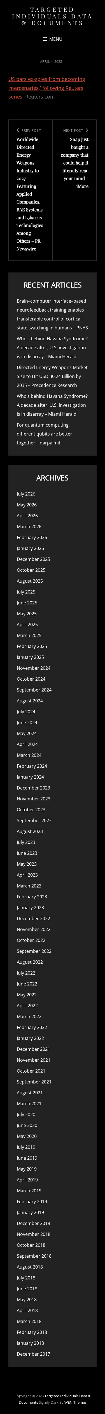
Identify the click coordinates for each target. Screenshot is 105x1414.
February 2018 (32, 1332)
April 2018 (27, 1310)
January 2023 (30, 908)
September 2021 (34, 1082)
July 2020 (26, 1114)
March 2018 (29, 1321)
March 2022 (29, 1016)
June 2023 (27, 853)
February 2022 (32, 1027)
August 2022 (30, 962)
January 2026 (30, 548)
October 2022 (31, 940)
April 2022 (27, 1006)
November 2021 (33, 1060)
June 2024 (27, 722)
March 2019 (29, 1191)
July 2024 (26, 712)
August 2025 (30, 581)
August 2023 (30, 831)
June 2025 (27, 603)
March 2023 (29, 886)
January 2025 (30, 657)
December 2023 (33, 788)
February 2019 (32, 1201)
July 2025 (26, 592)
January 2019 (30, 1212)
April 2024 (27, 744)
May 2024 (27, 733)
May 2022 (27, 995)
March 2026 (29, 526)
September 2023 (34, 820)
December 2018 (33, 1223)
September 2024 (34, 690)
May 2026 (27, 505)
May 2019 (27, 1169)
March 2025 (29, 635)
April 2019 (27, 1180)
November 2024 (33, 668)
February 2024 (32, 766)
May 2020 (27, 1136)
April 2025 (27, 624)
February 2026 (32, 537)
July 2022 (26, 973)
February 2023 (32, 897)
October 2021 (31, 1071)
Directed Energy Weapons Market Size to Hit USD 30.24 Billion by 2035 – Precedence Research (52, 376)
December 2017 (33, 1354)
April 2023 (27, 875)
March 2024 (29, 755)
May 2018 (27, 1299)
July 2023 (26, 842)
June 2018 (27, 1289)
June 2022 (27, 984)
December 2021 (33, 1049)
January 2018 (30, 1343)
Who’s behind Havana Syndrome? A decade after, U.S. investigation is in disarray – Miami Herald (52, 348)
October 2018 (31, 1245)
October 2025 (31, 570)
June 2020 (27, 1125)
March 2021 (29, 1103)
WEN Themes (75, 1402)
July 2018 (26, 1278)
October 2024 (31, 679)
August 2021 (30, 1093)
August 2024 (30, 701)
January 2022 (30, 1038)
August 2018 (30, 1267)
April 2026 (27, 516)
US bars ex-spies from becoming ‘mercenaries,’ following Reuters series (46, 88)
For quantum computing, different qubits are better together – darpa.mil (44, 434)
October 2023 (31, 810)
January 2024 (30, 777)
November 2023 (33, 799)
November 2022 (33, 929)
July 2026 (26, 494)
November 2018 (33, 1234)
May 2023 (27, 864)
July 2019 (26, 1147)
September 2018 (34, 1256)
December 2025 (33, 559)
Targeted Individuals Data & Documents (52, 16)
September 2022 (34, 951)
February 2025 (32, 646)
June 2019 (27, 1158)
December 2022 (33, 918)
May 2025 (27, 614)
